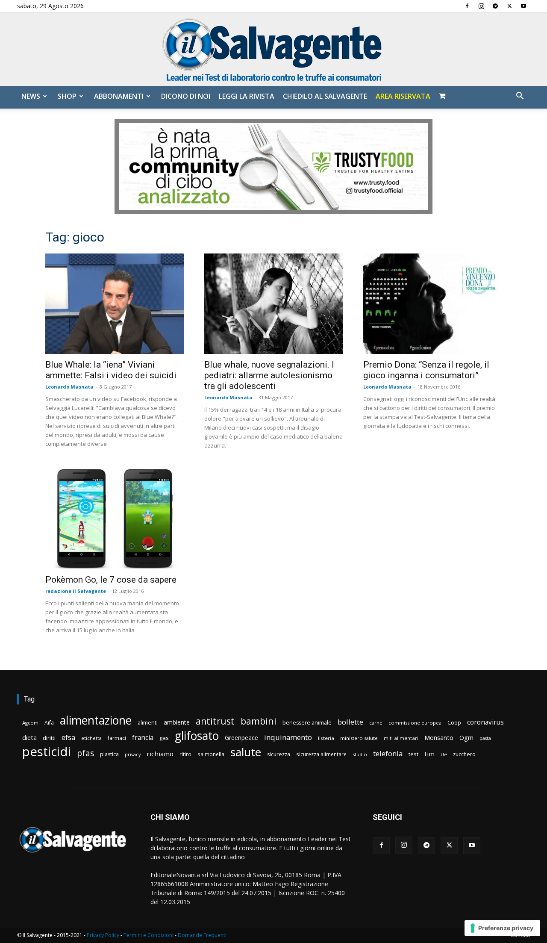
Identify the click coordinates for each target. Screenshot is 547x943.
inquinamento (288, 737)
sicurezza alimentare (321, 754)
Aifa (49, 722)
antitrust (215, 720)
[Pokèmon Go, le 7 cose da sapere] (114, 519)
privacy (133, 754)
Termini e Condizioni (149, 935)
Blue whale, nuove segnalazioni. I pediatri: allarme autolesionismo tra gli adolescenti (269, 375)
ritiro (185, 754)
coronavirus (485, 722)
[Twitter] (509, 6)
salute (245, 752)
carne (375, 722)
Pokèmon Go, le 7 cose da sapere (110, 580)
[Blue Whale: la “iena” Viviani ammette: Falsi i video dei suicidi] (114, 303)
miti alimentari (401, 738)
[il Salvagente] (273, 49)
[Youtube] (523, 6)
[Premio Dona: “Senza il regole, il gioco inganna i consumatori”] (432, 303)
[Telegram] (495, 6)
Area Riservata (403, 96)
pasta (485, 738)
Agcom (30, 722)
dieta (29, 737)
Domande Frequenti (202, 935)
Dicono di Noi (185, 96)
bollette (350, 721)
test (413, 754)
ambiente (177, 722)
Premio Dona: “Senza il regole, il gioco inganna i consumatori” (426, 370)
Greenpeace (241, 738)
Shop (67, 96)
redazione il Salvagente (75, 591)
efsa (68, 737)
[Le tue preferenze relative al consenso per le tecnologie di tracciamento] (502, 928)
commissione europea (414, 722)
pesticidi (46, 751)
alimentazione (96, 720)
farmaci (117, 738)
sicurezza (278, 754)
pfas (85, 753)
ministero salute (359, 738)
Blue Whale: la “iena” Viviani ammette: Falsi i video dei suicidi (110, 370)
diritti (49, 738)
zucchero (464, 754)
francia (142, 737)
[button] (519, 97)
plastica (109, 754)
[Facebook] (467, 6)
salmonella (210, 754)
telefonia (388, 753)
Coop (454, 722)
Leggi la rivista (246, 96)
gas (164, 738)
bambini (258, 720)
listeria (326, 738)
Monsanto (438, 738)
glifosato (197, 735)
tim (429, 753)
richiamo (160, 753)
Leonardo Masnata (69, 386)
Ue (444, 754)
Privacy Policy (103, 935)
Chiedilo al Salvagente (325, 96)
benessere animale (307, 722)
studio (360, 754)
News (30, 96)
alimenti (148, 722)
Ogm (466, 738)
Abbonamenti (119, 96)
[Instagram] (481, 6)
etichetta (91, 738)
